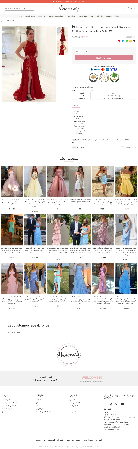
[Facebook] (106, 404)
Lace (109, 140)
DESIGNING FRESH (93, 446)
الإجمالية (66, 446)
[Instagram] (112, 404)
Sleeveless (119, 140)
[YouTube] (123, 404)
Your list (129, 37)
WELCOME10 (92, 378)
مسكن (3, 20)
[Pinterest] (117, 404)
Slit (126, 140)
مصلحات (72, 446)
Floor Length (93, 140)
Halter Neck (103, 140)
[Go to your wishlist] (102, 8)
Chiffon (85, 140)
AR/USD (132, 8)
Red (114, 140)
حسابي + (107, 8)
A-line (80, 140)
